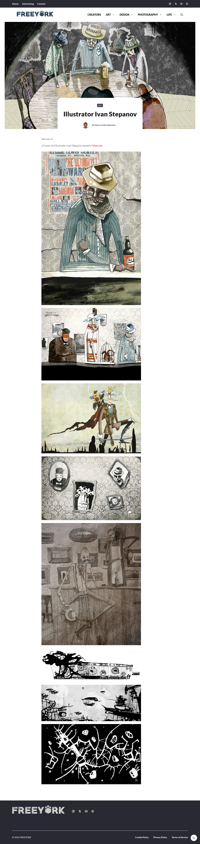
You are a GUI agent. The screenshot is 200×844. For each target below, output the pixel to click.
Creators (94, 14)
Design (124, 14)
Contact (41, 3)
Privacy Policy (160, 837)
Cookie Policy (142, 837)
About (15, 3)
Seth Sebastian (109, 125)
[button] (180, 14)
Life (169, 14)
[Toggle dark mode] (194, 838)
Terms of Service (180, 837)
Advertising (28, 3)
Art (108, 14)
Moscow (97, 145)
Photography (148, 14)
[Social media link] (170, 4)
